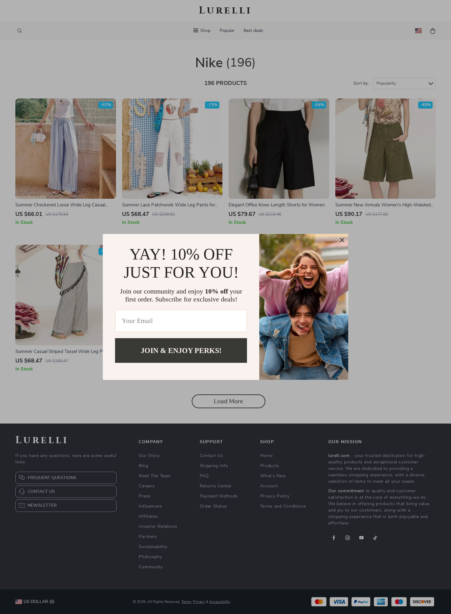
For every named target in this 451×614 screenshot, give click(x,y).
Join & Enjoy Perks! (181, 351)
